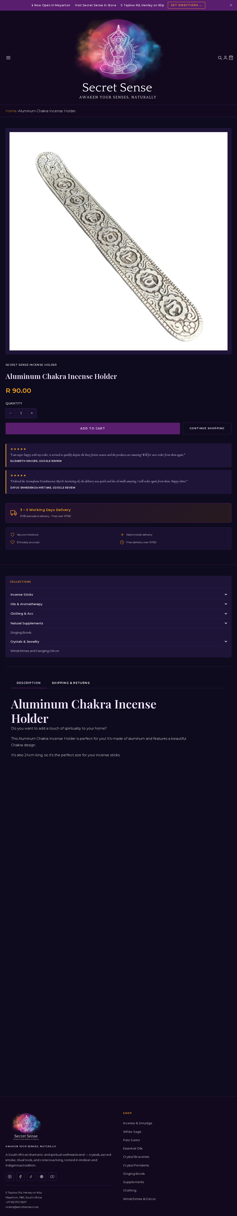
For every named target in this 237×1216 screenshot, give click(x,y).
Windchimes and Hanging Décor (34, 651)
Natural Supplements (26, 623)
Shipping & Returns (71, 683)
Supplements (133, 1182)
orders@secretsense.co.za (22, 1207)
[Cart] (231, 57)
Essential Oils (133, 1148)
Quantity (14, 403)
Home (11, 111)
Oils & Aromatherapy (26, 604)
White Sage (132, 1131)
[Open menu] (8, 57)
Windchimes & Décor (139, 1199)
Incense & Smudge (137, 1123)
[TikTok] (31, 1176)
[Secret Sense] (118, 57)
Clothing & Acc (21, 613)
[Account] (225, 57)
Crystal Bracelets (136, 1157)
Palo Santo (131, 1140)
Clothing (129, 1190)
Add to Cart (92, 428)
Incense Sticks (21, 594)
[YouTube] (52, 1176)
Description (29, 683)
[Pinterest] (41, 1176)
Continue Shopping (207, 428)
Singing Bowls (20, 632)
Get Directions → (186, 5)
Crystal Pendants (136, 1165)
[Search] (220, 57)
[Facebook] (20, 1176)
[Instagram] (10, 1176)
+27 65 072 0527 (16, 1202)
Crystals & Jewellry (24, 641)
